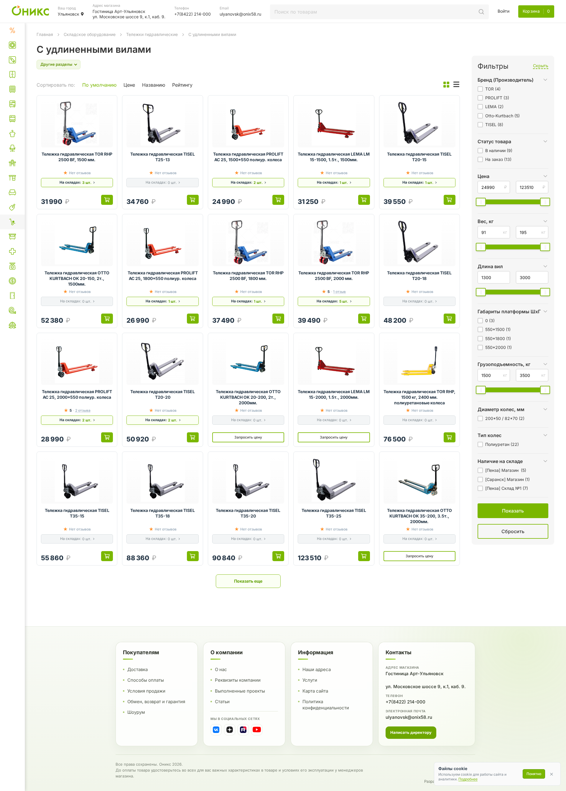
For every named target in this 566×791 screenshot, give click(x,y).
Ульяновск (68, 14)
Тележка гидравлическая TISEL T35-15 (77, 513)
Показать (451, 538)
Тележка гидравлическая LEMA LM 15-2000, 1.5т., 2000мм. (334, 394)
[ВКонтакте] (216, 729)
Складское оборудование (90, 34)
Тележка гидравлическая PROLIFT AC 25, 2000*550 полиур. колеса (77, 394)
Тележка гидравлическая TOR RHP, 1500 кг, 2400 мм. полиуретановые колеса (419, 397)
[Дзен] (229, 729)
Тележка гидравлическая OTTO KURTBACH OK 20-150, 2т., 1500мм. (77, 278)
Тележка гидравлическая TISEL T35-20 (248, 513)
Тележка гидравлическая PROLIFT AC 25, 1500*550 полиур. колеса (248, 156)
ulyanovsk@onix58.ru (409, 717)
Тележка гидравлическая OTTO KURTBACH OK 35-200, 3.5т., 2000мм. (419, 516)
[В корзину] (107, 200)
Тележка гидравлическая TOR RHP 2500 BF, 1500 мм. (77, 156)
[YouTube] (256, 729)
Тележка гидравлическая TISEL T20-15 (419, 156)
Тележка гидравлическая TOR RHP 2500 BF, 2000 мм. (333, 275)
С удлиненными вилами (212, 34)
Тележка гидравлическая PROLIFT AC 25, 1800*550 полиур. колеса (163, 275)
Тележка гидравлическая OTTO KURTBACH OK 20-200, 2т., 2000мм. (248, 397)
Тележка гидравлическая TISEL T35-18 (162, 513)
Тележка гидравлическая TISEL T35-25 (334, 513)
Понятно (533, 774)
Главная (45, 34)
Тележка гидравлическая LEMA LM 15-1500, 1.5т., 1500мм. (334, 156)
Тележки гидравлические (152, 34)
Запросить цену (248, 437)
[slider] (481, 202)
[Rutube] (243, 729)
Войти (503, 11)
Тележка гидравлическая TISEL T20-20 (162, 394)
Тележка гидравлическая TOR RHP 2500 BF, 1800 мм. (248, 275)
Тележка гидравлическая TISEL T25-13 (162, 156)
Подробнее (468, 779)
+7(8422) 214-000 (405, 702)
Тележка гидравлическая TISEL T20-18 (419, 275)
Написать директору (411, 732)
